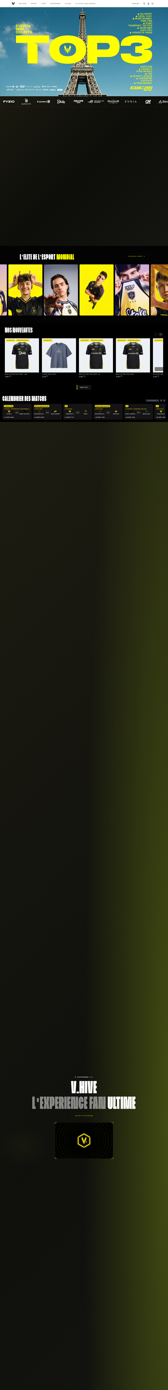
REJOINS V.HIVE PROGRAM (84, 1115)
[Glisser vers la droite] (161, 334)
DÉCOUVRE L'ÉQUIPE (136, 256)
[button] (144, 3)
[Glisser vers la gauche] (156, 334)
